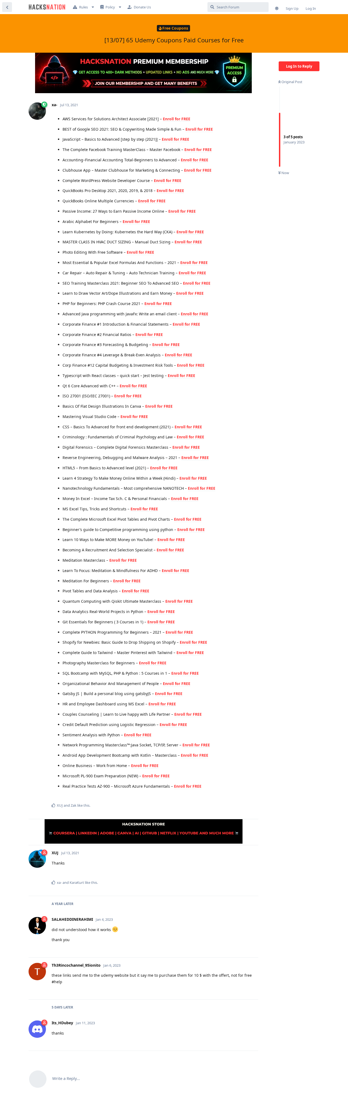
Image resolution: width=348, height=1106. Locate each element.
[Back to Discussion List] (7, 7)
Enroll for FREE (176, 118)
